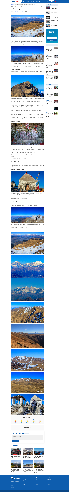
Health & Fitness (49, 483)
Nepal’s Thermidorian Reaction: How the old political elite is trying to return (49, 102)
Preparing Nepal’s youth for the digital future (54, 25)
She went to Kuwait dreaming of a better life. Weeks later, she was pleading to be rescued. (49, 65)
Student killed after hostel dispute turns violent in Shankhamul (54, 17)
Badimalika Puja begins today (15, 457)
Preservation (36, 483)
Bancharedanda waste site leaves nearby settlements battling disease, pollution (49, 95)
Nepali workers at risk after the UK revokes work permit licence (54, 21)
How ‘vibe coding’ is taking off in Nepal (49, 108)
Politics (24, 1)
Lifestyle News (49, 479)
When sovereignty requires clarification (54, 12)
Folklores (36, 480)
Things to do (37, 484)
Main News (24, 479)
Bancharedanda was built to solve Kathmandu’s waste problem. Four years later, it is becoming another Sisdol (49, 50)
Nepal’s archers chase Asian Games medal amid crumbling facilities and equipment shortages (49, 115)
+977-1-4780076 (15, 483)
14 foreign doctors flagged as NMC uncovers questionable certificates (49, 57)
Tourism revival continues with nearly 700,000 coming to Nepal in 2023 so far (39, 470)
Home (12, 4)
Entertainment (25, 483)
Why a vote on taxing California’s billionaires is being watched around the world (49, 78)
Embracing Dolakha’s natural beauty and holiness (28, 470)
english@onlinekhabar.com (16, 485)
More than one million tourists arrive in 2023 (15, 470)
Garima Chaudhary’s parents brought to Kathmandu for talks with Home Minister (49, 88)
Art (47, 480)
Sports (40, 1)
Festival (36, 479)
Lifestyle (32, 1)
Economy (28, 1)
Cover (14, 4)
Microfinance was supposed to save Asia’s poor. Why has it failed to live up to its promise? (50, 71)
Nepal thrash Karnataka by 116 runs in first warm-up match (54, 8)
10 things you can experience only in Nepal (27, 457)
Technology (48, 484)
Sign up (52, 1)
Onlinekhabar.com (17, 481)
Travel (36, 1)
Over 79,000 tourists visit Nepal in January (38, 457)
